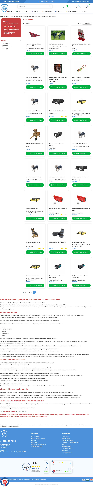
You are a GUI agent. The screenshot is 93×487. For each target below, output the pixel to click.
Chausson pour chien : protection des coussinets (10, 27)
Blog (85, 11)
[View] (35, 35)
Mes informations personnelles (38, 444)
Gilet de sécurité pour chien (56, 44)
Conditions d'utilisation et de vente (70, 442)
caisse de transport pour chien (27, 416)
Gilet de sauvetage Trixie (78, 110)
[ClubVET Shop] (15, 436)
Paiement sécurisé (66, 446)
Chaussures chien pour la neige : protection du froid (10, 24)
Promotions (48, 11)
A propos (64, 444)
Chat (19, 11)
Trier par (79, 23)
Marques (59, 11)
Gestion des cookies (67, 452)
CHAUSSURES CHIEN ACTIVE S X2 (57, 242)
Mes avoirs (33, 440)
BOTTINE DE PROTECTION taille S (34, 143)
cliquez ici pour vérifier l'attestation (37, 479)
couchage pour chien (41, 416)
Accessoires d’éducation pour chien (9, 414)
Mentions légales (66, 438)
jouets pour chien (65, 414)
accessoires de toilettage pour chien (9, 416)
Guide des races (73, 11)
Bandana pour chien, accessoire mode (9, 33)
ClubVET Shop (43, 484)
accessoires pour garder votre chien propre (49, 414)
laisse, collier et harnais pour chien (80, 414)
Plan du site (65, 450)
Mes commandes (35, 436)
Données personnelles (67, 440)
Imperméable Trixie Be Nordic (33, 77)
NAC (27, 11)
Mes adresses (34, 442)
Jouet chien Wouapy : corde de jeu (81, 77)
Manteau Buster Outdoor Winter (57, 110)
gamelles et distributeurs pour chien (28, 414)
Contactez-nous (66, 436)
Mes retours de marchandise (38, 438)
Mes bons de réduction (36, 446)
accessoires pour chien (10, 411)
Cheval (36, 11)
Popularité (87, 23)
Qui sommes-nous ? (67, 448)
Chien (10, 11)
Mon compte (34, 433)
